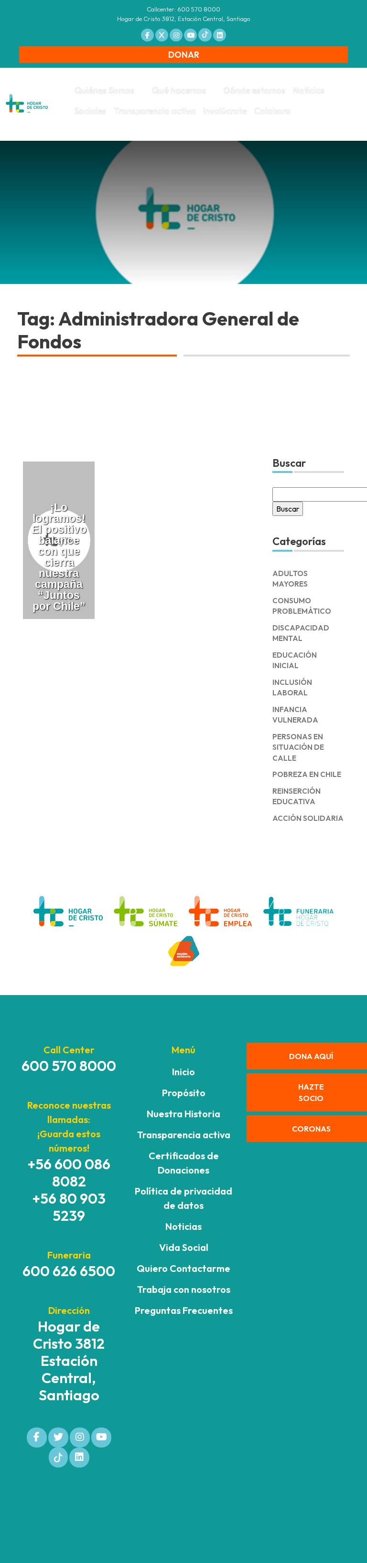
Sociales (90, 110)
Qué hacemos (179, 90)
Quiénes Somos (104, 90)
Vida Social (183, 1247)
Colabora (272, 110)
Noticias (308, 90)
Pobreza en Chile (306, 774)
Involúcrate (225, 110)
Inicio (183, 1072)
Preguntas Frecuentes (184, 1310)
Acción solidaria (308, 818)
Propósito (183, 1093)
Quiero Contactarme (183, 1268)
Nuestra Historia (183, 1114)
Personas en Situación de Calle (298, 747)
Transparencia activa (154, 110)
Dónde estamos (254, 90)
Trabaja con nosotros (183, 1289)
